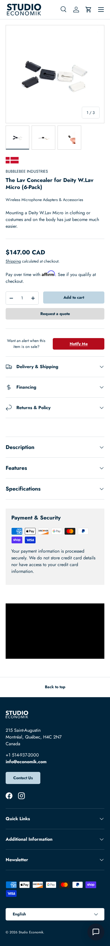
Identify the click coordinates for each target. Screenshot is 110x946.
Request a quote (55, 313)
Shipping (13, 261)
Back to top (55, 687)
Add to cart (73, 297)
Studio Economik (31, 932)
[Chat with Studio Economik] (95, 932)
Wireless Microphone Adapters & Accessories (44, 199)
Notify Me (79, 344)
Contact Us (23, 778)
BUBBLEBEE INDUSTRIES (27, 171)
